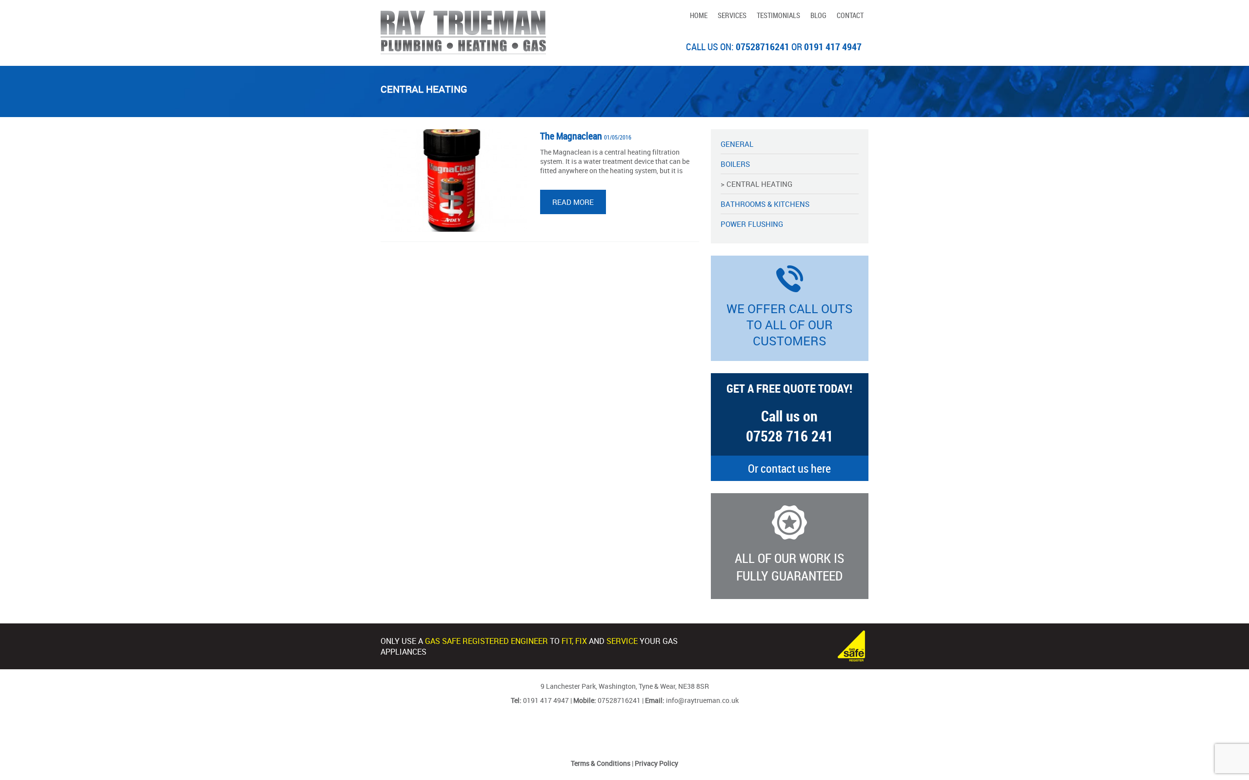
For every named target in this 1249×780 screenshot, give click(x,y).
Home (698, 15)
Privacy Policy (656, 763)
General (737, 144)
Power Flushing (752, 224)
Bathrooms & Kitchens (765, 204)
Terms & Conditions (600, 763)
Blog (818, 15)
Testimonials (778, 15)
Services (732, 15)
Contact (850, 15)
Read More (573, 202)
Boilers (735, 164)
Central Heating (759, 184)
